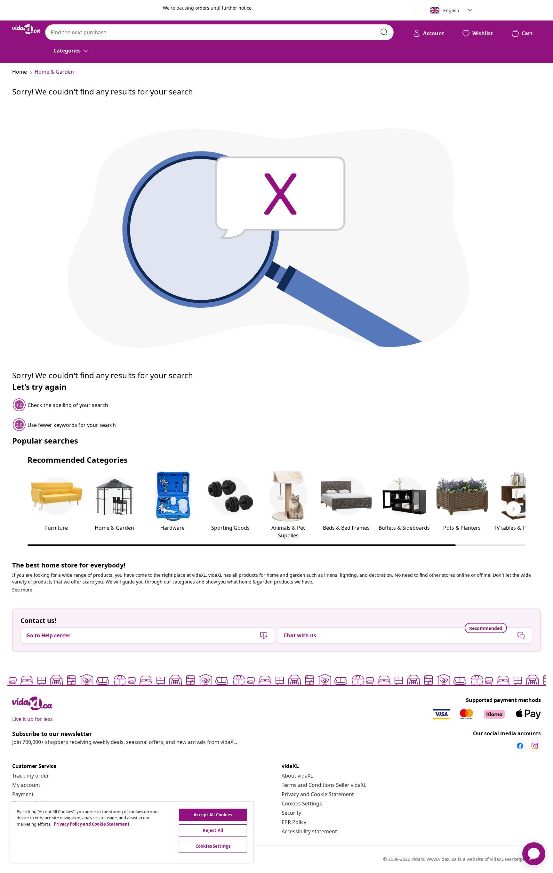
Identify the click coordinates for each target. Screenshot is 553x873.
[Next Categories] (513, 509)
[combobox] (219, 32)
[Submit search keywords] (384, 32)
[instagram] (535, 746)
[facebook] (520, 746)
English (451, 10)
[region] (131, 832)
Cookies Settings (302, 803)
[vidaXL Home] (26, 29)
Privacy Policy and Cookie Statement (92, 824)
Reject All (213, 830)
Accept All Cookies (213, 815)
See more (22, 590)
